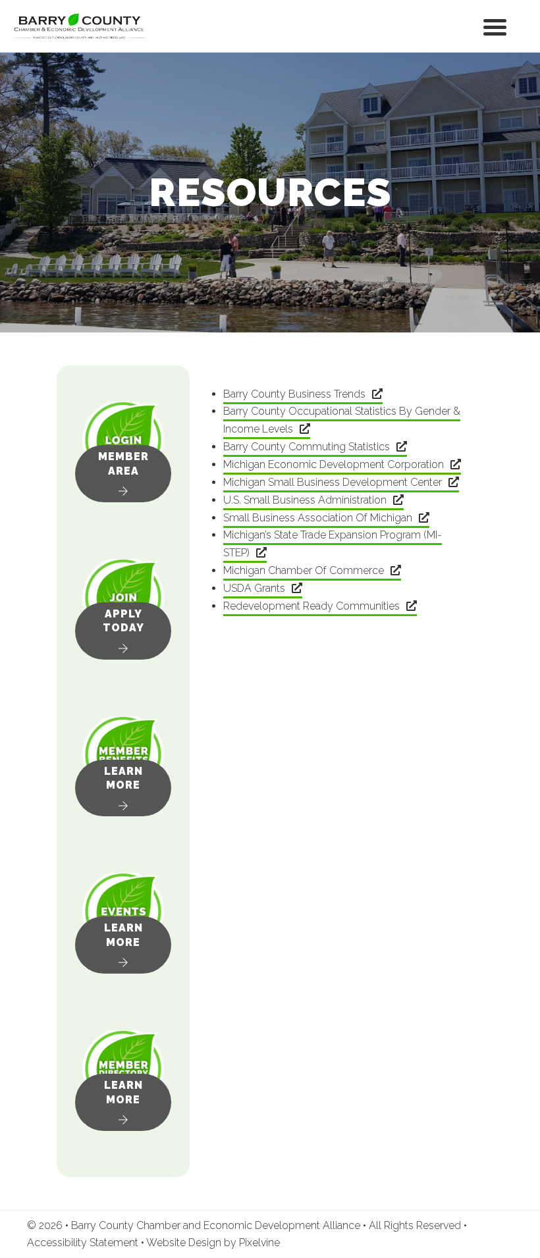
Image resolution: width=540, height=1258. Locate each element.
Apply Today (123, 621)
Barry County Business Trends (294, 394)
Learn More (123, 778)
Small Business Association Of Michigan (317, 517)
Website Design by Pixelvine (213, 1242)
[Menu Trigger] (495, 26)
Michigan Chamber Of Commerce (303, 570)
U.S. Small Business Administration (305, 500)
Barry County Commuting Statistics (306, 446)
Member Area (123, 463)
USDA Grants (254, 588)
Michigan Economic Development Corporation (333, 464)
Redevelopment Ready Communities (311, 606)
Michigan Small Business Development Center (332, 482)
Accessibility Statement (84, 1242)
